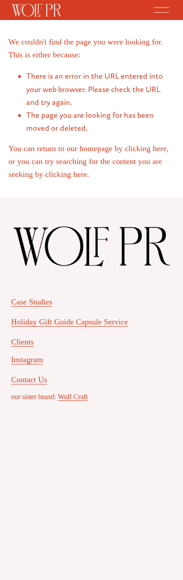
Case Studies (31, 301)
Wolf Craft (73, 396)
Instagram (27, 359)
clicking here (146, 148)
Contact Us (29, 379)
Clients (22, 341)
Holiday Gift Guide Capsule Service (69, 321)
